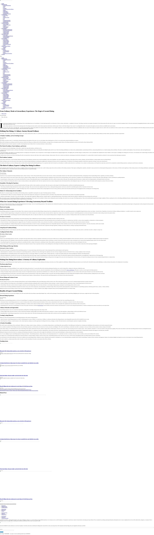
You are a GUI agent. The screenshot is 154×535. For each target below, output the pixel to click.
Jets (4, 19)
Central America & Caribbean (8, 9)
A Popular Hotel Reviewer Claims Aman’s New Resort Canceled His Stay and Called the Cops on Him (19, 362)
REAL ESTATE (4, 38)
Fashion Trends (5, 26)
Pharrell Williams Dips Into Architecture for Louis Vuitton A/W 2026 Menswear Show (16, 386)
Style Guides (5, 27)
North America (5, 11)
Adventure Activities (6, 20)
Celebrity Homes (6, 41)
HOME (3, 3)
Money (4, 52)
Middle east (5, 65)
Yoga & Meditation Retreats (8, 35)
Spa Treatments (6, 37)
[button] (77, 56)
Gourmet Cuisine (6, 31)
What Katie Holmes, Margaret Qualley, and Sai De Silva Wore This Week (14, 375)
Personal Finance (6, 50)
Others (4, 45)
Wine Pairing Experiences (7, 30)
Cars (4, 18)
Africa (4, 6)
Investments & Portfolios (7, 53)
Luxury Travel (5, 15)
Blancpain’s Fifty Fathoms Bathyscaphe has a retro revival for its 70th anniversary (15, 350)
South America (5, 12)
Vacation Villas (6, 42)
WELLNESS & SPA (5, 34)
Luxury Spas (5, 89)
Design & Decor (6, 40)
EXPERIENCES (4, 14)
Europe (4, 10)
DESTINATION (4, 4)
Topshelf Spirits (6, 33)
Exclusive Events (6, 17)
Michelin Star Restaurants (7, 29)
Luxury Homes (5, 39)
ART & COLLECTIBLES (6, 46)
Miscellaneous (5, 22)
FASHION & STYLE (5, 77)
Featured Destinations (7, 5)
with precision (40, 305)
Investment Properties (7, 44)
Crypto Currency (6, 51)
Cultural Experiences (6, 21)
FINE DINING (4, 28)
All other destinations (7, 13)
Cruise (4, 16)
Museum (4, 101)
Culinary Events (6, 32)
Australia (4, 8)
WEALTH (3, 48)
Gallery (4, 47)
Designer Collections (6, 24)
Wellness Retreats (6, 36)
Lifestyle (4, 25)
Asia (4, 7)
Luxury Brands (5, 23)
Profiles (4, 49)
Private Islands (5, 43)
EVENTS (3, 54)
